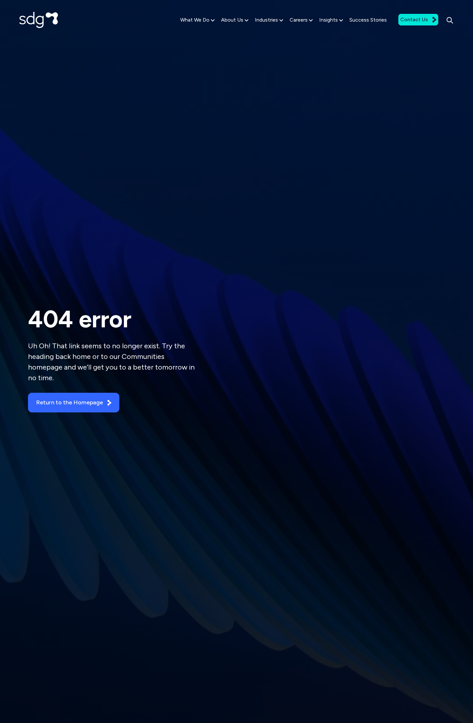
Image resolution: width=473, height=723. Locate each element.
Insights (328, 20)
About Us (232, 20)
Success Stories (368, 20)
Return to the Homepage (69, 402)
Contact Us (414, 19)
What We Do (194, 20)
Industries (266, 20)
